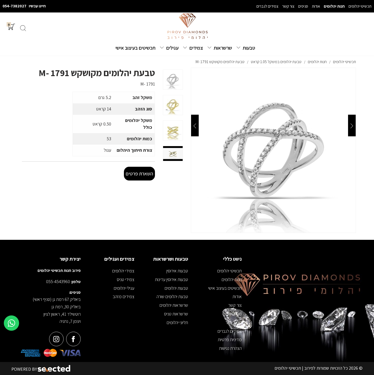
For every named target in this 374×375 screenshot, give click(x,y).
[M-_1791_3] (273, 150)
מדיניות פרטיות (230, 339)
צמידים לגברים (230, 331)
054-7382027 (14, 6)
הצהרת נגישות (230, 348)
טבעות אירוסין (177, 271)
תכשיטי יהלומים (229, 271)
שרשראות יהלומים (174, 305)
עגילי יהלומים (124, 288)
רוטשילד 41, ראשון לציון (62, 314)
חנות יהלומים (232, 279)
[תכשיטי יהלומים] (187, 26)
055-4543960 (58, 281)
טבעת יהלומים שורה (172, 296)
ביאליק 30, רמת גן (66, 307)
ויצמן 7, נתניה (70, 321)
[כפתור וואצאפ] (11, 323)
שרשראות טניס (176, 314)
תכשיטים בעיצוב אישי (225, 288)
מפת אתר (234, 314)
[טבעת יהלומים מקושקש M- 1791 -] (173, 80)
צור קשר (235, 305)
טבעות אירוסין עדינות (171, 279)
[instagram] (56, 339)
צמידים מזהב (123, 296)
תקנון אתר (233, 322)
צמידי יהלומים (123, 271)
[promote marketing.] (54, 368)
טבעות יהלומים (176, 288)
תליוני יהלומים (177, 322)
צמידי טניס (125, 279)
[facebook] (73, 339)
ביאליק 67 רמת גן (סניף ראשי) (57, 299)
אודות (237, 296)
